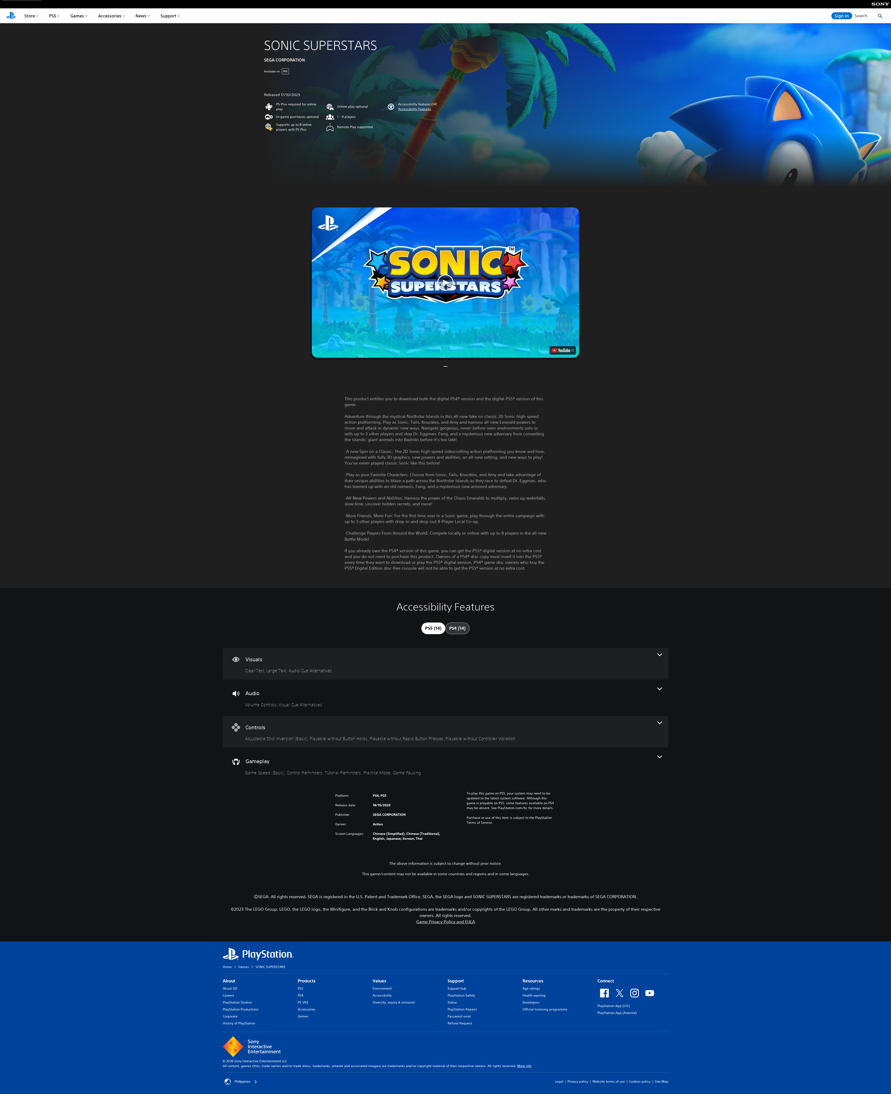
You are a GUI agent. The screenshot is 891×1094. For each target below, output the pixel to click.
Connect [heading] (605, 981)
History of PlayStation (239, 1023)
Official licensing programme (545, 1009)
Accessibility (382, 995)
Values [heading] (379, 981)
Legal (559, 1081)
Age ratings (531, 988)
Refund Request (460, 1023)
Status (452, 1002)
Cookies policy (640, 1081)
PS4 (300, 995)
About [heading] (229, 981)
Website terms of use (608, 1081)
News (141, 15)
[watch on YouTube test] (562, 350)
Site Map (661, 1081)
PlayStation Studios (237, 1002)
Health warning (534, 995)
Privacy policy (578, 1081)
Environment (382, 988)
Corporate (230, 1016)
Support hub (457, 988)
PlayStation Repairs (462, 1009)
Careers (228, 995)
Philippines (242, 1081)
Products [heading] (307, 981)
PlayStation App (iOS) (613, 1006)
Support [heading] (456, 981)
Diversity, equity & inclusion (394, 1002)
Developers (531, 1002)
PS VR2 (303, 1002)
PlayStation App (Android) (616, 1013)
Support (168, 15)
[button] (414, 109)
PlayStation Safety (461, 995)
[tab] (433, 628)
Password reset (459, 1016)
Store (29, 15)
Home (227, 967)
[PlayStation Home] (11, 16)
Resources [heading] (533, 981)
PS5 (52, 15)
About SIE (230, 988)
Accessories (109, 15)
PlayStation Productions (240, 1009)
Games (77, 15)
